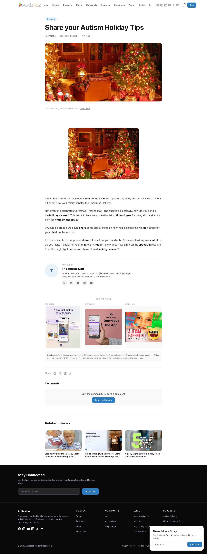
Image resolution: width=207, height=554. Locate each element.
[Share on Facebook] (55, 373)
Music (79, 5)
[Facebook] (157, 5)
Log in (184, 5)
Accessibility (140, 531)
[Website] (64, 283)
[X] (173, 5)
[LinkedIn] (165, 5)
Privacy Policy (128, 546)
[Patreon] (177, 5)
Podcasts (67, 5)
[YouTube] (169, 5)
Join (192, 5)
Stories (55, 5)
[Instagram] (161, 5)
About (131, 5)
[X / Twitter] (71, 283)
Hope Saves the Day (173, 521)
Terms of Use (144, 546)
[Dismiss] (200, 529)
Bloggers (51, 19)
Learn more (85, 108)
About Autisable (141, 516)
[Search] (150, 5)
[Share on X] (60, 373)
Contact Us (139, 521)
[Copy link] (70, 373)
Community (91, 5)
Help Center (110, 526)
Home (45, 5)
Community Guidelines (144, 526)
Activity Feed (111, 521)
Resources (119, 5)
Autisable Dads (170, 516)
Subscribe (195, 544)
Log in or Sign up (103, 400)
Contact (142, 5)
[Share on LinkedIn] (65, 373)
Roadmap (105, 5)
